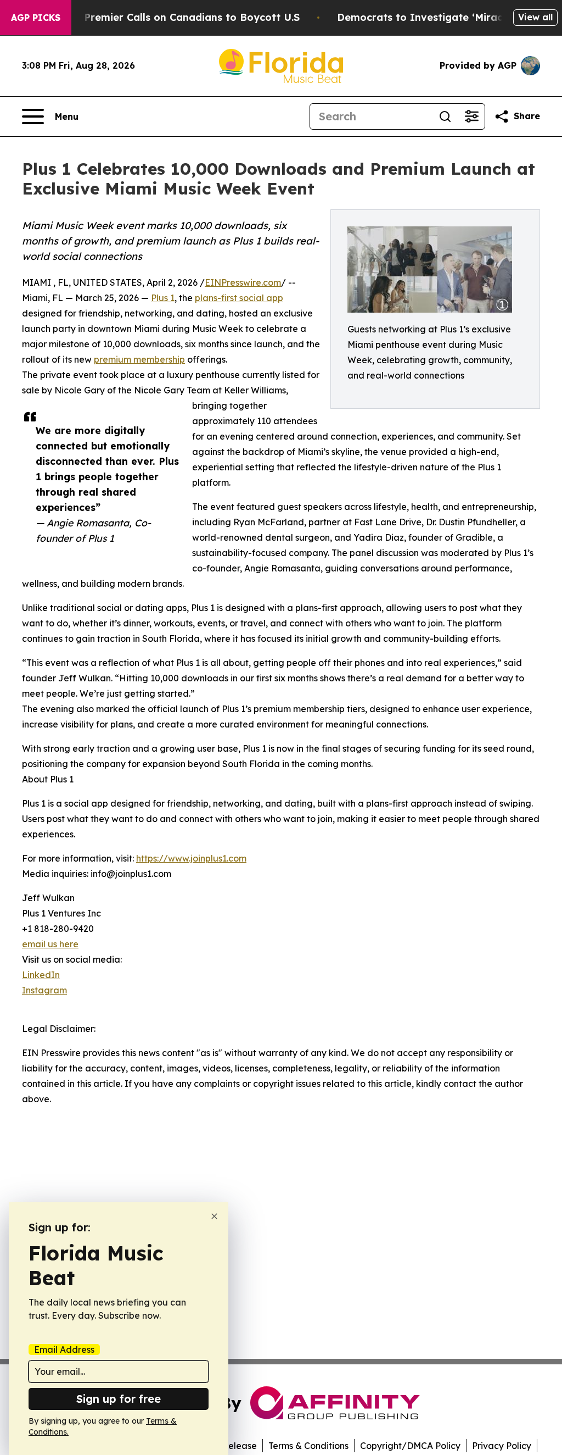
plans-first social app (239, 297)
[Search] (445, 116)
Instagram (44, 990)
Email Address (64, 1349)
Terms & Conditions (308, 1445)
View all (535, 17)
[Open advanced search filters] (471, 116)
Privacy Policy (501, 1445)
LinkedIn (41, 974)
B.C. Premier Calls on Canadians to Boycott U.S (181, 17)
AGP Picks (35, 17)
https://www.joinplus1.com (191, 858)
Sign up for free (118, 1399)
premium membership (139, 359)
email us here (50, 943)
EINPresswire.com (243, 282)
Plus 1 (163, 297)
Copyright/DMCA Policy (410, 1445)
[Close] (214, 1216)
